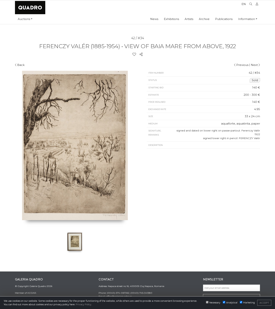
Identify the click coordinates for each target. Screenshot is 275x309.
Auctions (24, 19)
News (154, 19)
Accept (264, 302)
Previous (242, 65)
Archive (204, 19)
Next (255, 65)
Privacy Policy (83, 304)
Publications (224, 19)
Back (20, 65)
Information (246, 19)
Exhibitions (171, 19)
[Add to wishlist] (134, 54)
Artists (189, 19)
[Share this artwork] (141, 54)
